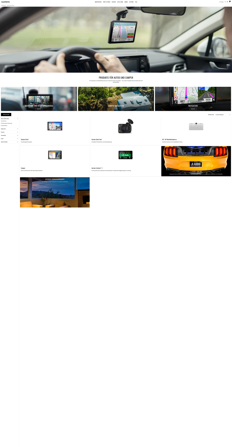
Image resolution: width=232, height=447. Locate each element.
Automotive (3, 5)
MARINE (126, 2)
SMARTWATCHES (98, 2)
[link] (116, 40)
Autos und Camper (10, 5)
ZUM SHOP (39, 108)
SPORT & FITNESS (106, 2)
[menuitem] (221, 2)
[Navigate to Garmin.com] (5, 2)
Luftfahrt (131, 2)
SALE (136, 2)
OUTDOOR (114, 2)
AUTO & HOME (120, 2)
